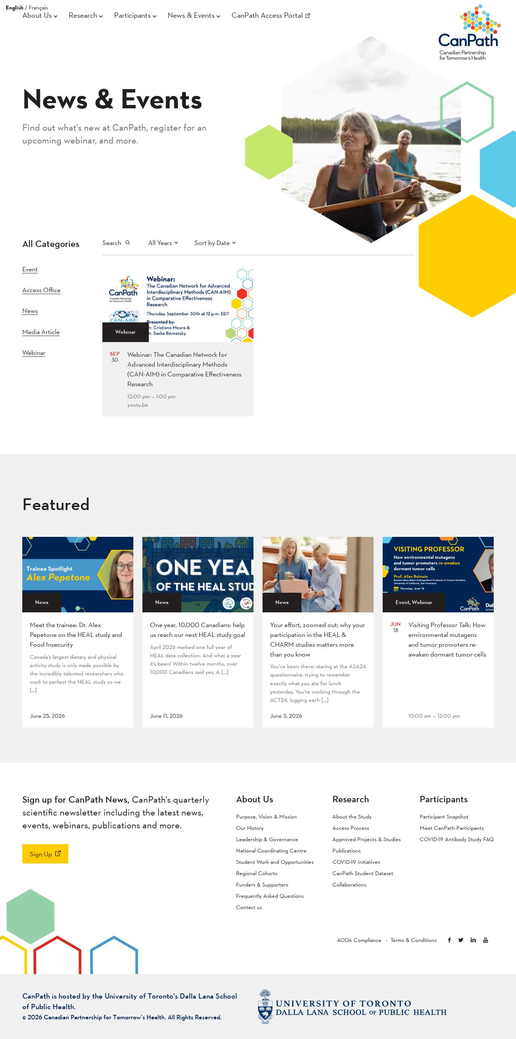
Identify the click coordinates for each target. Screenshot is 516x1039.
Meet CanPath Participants (452, 827)
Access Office (41, 289)
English (14, 7)
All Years (160, 242)
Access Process (350, 827)
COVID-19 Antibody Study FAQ (457, 839)
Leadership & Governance (267, 839)
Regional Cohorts (256, 873)
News (30, 310)
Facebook (449, 940)
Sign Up (41, 853)
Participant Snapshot (444, 816)
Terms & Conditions (414, 939)
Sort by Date (212, 242)
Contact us (249, 907)
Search (111, 242)
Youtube (485, 940)
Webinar (33, 352)
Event (30, 269)
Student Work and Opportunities (275, 861)
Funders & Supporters (262, 884)
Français (38, 7)
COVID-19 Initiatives (356, 861)
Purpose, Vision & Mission (266, 816)
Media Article (41, 331)
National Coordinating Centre (271, 850)
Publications (346, 850)
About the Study (352, 816)
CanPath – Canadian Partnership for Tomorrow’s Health (470, 30)
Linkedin (473, 940)
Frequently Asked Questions (270, 895)
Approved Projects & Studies (366, 839)
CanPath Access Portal (267, 15)
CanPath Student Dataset (362, 873)
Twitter (460, 940)
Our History (250, 827)
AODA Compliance (359, 939)
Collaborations (349, 884)
